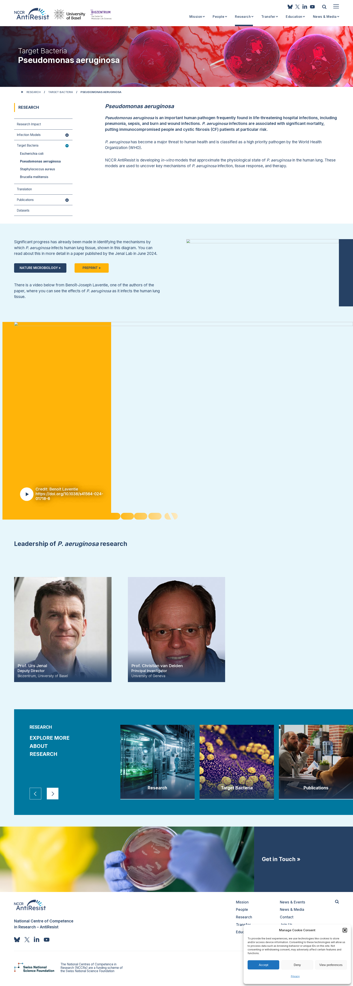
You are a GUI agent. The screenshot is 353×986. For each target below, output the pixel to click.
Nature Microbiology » (40, 268)
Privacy (295, 976)
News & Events (292, 902)
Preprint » (92, 268)
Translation (24, 189)
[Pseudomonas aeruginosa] (31, 13)
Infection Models (29, 135)
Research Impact (29, 124)
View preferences (331, 965)
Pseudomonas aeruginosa (40, 161)
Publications (25, 200)
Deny (297, 965)
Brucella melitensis (34, 177)
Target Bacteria (60, 92)
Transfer (268, 17)
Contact (286, 917)
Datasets (23, 210)
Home (16, 92)
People (218, 17)
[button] (345, 930)
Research (243, 17)
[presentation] (35, 793)
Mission (195, 17)
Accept (263, 965)
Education (294, 17)
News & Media (325, 17)
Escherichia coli (32, 154)
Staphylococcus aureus (37, 169)
